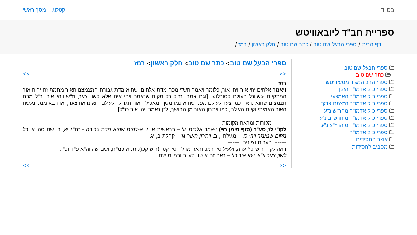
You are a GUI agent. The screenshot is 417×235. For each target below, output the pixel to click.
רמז (242, 44)
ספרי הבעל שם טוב (335, 44)
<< (282, 73)
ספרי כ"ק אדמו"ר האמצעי (359, 96)
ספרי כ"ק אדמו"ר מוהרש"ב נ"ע (354, 118)
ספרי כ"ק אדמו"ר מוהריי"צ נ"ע (354, 125)
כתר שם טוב (294, 44)
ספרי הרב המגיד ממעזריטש (357, 82)
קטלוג (58, 10)
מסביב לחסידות (370, 146)
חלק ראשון (263, 44)
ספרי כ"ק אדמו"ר (369, 132)
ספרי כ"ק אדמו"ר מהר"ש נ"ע (356, 110)
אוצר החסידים (372, 139)
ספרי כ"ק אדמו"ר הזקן (363, 89)
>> (26, 73)
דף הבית (371, 44)
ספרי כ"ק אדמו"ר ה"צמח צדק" (354, 103)
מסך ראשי (34, 10)
